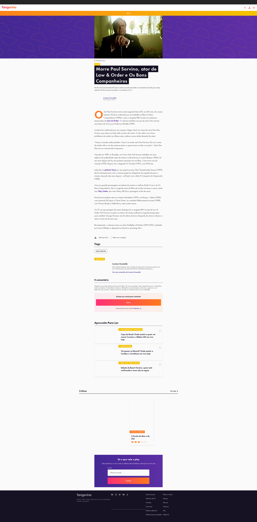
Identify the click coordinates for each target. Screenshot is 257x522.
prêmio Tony (110, 170)
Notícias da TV (151, 498)
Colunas (166, 506)
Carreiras (149, 506)
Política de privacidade (154, 514)
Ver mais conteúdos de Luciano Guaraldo (126, 272)
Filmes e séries (168, 494)
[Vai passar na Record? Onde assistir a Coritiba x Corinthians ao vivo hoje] (106, 352)
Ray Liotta (103, 191)
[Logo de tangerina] (9, 7)
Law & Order (113, 120)
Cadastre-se (137, 308)
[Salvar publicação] (160, 331)
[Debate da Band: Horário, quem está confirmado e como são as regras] (106, 369)
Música (165, 502)
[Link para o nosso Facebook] (112, 495)
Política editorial (151, 510)
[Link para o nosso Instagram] (116, 495)
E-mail (109, 468)
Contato (148, 502)
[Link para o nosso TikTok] (127, 495)
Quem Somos (150, 494)
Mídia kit (166, 514)
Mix (164, 510)
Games (165, 498)
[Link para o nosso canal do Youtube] (123, 495)
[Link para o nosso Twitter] (120, 495)
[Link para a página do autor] (98, 98)
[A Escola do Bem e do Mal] (142, 415)
